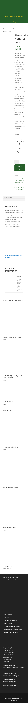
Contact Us (6, 661)
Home (4, 29)
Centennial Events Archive (12, 626)
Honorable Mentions (10, 621)
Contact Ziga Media (9, 679)
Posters (9, 29)
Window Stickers (18, 189)
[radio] (20, 140)
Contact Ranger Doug (9, 665)
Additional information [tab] (12, 200)
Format (17, 134)
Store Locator (8, 615)
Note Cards (17, 182)
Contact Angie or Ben (9, 673)
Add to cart (19, 167)
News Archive (8, 623)
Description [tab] (8, 197)
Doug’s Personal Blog (9, 685)
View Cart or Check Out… (12, 632)
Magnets (21, 180)
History (6, 618)
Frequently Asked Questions (13, 629)
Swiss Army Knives (19, 187)
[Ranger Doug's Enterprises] (15, 6)
